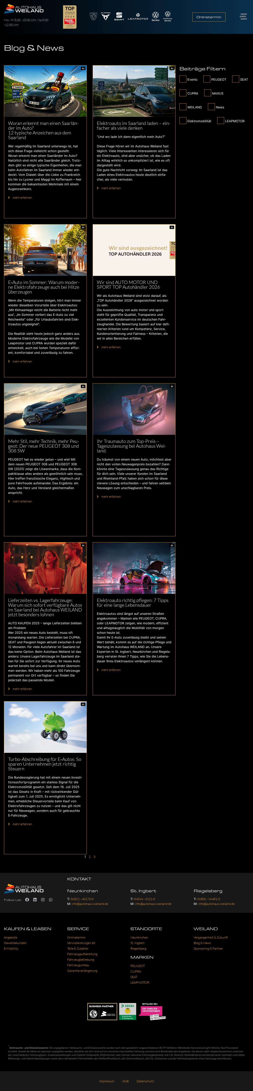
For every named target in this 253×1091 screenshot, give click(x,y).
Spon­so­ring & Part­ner (208, 948)
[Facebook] (27, 900)
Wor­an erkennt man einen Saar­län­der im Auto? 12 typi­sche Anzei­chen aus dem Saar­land (43, 130)
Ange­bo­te (10, 937)
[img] (45, 91)
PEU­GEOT (137, 966)
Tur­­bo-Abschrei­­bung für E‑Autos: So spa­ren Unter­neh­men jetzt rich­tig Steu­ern (44, 764)
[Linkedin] (35, 900)
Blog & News (202, 943)
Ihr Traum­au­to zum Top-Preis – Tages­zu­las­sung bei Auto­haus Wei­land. (131, 446)
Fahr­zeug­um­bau (78, 965)
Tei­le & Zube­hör (78, 948)
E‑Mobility (11, 948)
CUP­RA (135, 971)
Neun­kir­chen (139, 937)
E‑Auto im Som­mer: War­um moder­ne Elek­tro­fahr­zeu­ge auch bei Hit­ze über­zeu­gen (43, 287)
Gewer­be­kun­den (15, 943)
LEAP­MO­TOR (139, 982)
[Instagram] (43, 900)
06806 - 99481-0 (208, 899)
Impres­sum (106, 1081)
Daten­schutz (145, 1081)
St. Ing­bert (137, 943)
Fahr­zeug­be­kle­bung (80, 959)
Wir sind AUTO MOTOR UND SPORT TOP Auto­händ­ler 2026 (128, 284)
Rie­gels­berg (138, 948)
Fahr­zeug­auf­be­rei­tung (82, 954)
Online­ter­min (76, 937)
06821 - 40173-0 (82, 899)
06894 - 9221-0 (144, 899)
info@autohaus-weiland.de (90, 904)
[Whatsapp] (51, 900)
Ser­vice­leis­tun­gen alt (81, 943)
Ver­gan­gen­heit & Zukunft (211, 937)
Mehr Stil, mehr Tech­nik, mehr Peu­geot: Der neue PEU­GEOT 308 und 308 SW (43, 446)
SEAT (133, 977)
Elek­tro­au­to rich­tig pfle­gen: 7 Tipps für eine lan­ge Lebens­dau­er (132, 602)
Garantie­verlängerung (82, 971)
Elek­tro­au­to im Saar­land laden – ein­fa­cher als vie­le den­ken (133, 125)
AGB (125, 1081)
